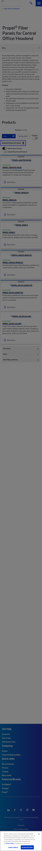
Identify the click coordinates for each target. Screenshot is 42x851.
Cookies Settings (13, 847)
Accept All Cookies (27, 847)
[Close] (39, 834)
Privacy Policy (10, 843)
